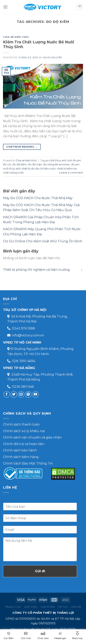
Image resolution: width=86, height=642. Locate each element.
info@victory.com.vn (28, 335)
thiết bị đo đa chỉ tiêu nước (39, 168)
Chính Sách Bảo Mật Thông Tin (28, 463)
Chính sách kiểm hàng (21, 457)
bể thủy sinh (58, 160)
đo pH (75, 164)
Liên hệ (76, 606)
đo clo (7, 164)
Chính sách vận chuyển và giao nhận (32, 437)
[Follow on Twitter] (14, 394)
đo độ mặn (35, 164)
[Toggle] (81, 269)
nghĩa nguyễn (52, 57)
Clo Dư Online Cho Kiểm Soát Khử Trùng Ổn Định (42, 241)
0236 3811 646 (23, 387)
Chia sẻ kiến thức (16, 37)
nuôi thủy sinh (12, 168)
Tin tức (63, 606)
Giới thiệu (31, 606)
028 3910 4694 (23, 361)
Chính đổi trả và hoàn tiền (23, 444)
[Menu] (5, 7)
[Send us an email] (21, 394)
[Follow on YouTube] (35, 394)
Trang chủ (13, 606)
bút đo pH (74, 160)
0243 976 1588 (23, 328)
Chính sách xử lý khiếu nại (24, 431)
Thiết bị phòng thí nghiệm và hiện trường (36, 270)
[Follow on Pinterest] (28, 394)
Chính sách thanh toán (21, 424)
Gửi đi (40, 571)
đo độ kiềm (19, 164)
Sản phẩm (48, 606)
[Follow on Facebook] (6, 394)
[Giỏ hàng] (79, 7)
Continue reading (21, 146)
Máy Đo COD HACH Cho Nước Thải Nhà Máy (38, 198)
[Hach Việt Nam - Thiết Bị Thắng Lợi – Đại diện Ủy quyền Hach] (43, 7)
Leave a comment (71, 172)
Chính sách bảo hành (20, 450)
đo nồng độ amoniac (56, 164)
